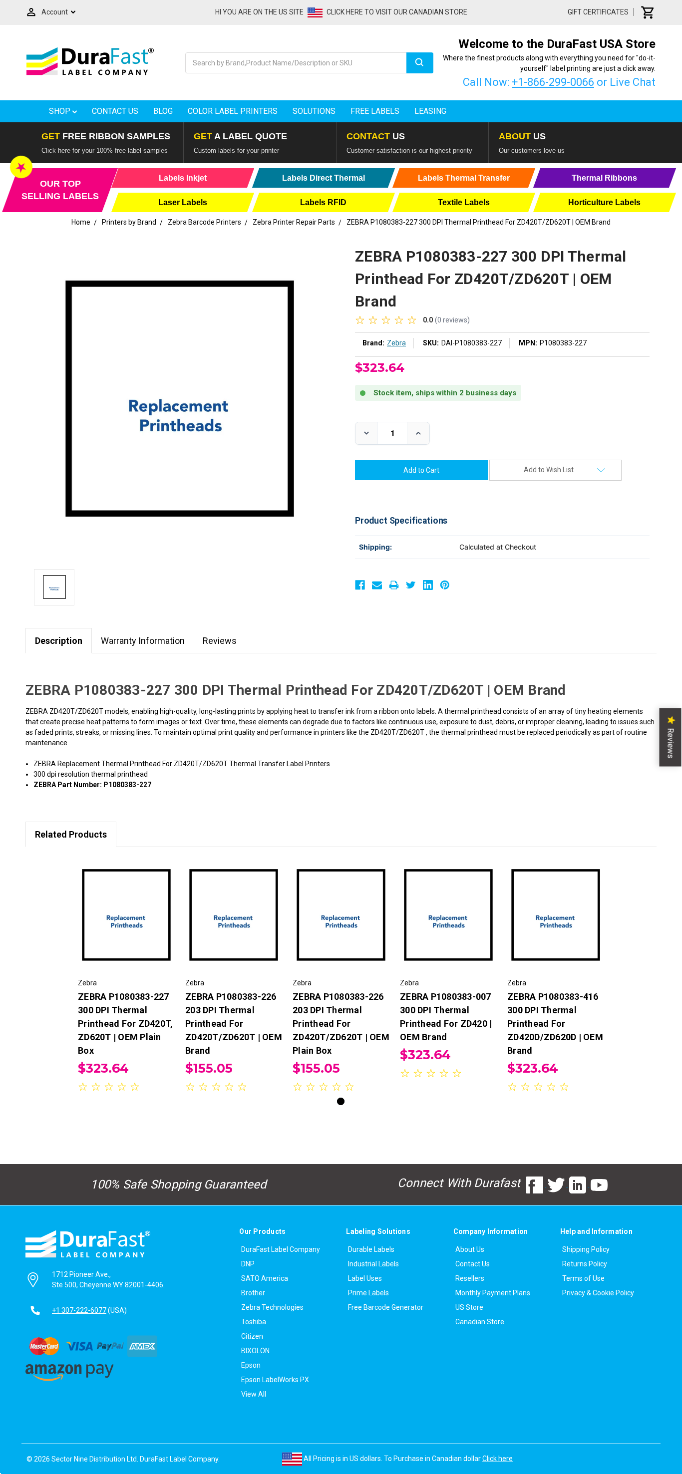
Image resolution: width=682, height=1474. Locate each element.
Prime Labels (368, 1293)
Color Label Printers (233, 111)
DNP (248, 1264)
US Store (469, 1307)
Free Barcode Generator (385, 1307)
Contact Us (115, 111)
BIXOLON (255, 1351)
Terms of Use (583, 1278)
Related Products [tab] (71, 834)
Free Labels (374, 111)
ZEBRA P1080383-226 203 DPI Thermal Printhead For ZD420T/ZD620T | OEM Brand (233, 1023)
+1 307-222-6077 (79, 1310)
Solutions (314, 111)
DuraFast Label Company (280, 1249)
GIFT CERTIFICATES (598, 12)
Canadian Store (479, 1322)
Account (54, 12)
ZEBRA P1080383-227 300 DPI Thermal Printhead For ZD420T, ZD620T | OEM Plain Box (125, 1023)
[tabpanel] (126, 977)
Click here (497, 1459)
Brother (253, 1293)
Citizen (252, 1336)
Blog (163, 111)
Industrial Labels (373, 1264)
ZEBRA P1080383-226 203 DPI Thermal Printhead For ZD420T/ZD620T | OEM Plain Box (341, 1023)
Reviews (220, 640)
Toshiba (253, 1322)
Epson (251, 1365)
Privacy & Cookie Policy (598, 1293)
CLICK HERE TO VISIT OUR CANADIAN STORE (397, 12)
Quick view (126, 906)
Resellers (469, 1278)
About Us (469, 1249)
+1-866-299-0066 (553, 82)
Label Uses (365, 1278)
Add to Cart (126, 924)
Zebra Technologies (272, 1307)
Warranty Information (143, 640)
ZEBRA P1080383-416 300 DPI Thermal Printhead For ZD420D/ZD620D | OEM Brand (555, 1023)
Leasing (430, 111)
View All (253, 1394)
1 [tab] (340, 1101)
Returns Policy (584, 1264)
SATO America (264, 1278)
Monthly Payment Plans (492, 1293)
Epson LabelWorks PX (275, 1380)
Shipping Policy (586, 1249)
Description (58, 640)
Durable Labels (371, 1249)
